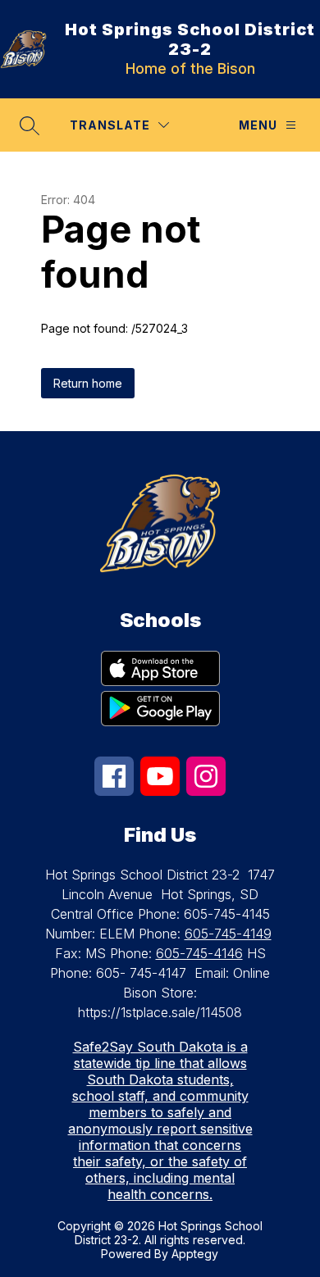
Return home (87, 383)
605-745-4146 (199, 953)
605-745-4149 (228, 933)
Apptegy (194, 1254)
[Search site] (29, 125)
